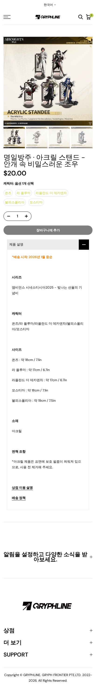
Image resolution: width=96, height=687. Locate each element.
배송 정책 (19, 498)
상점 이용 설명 (22, 487)
